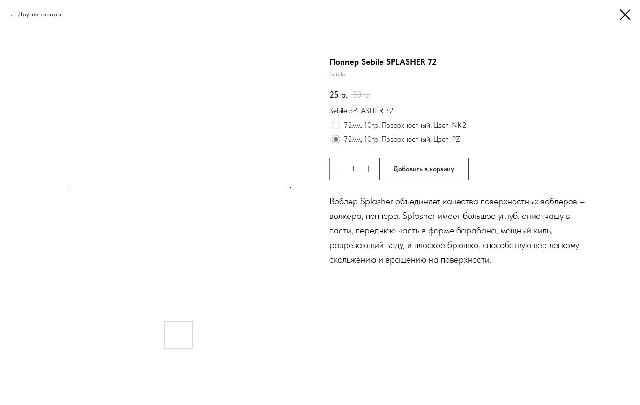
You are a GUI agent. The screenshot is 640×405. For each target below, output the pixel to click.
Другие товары (39, 14)
